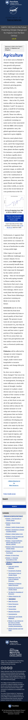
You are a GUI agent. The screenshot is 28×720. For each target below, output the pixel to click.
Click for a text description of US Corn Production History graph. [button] (14, 218)
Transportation (12, 609)
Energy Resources (13, 604)
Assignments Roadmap (14, 571)
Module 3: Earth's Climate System (15, 527)
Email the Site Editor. (17, 700)
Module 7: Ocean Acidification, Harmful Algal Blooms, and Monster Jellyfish (14, 542)
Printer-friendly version (10, 494)
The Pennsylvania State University (11, 710)
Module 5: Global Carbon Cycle (14, 534)
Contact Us (8, 700)
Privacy (23, 710)
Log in (14, 38)
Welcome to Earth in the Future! (13, 46)
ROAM (13, 679)
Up (14, 483)
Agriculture (12, 599)
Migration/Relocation (14, 611)
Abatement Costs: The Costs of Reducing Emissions (14, 579)
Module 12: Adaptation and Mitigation (14, 563)
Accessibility (17, 712)
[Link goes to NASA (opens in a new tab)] (13, 10)
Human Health (12, 606)
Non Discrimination (8, 712)
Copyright (17, 713)
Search (14, 506)
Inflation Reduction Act (14, 481)
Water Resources (14, 485)
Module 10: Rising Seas (12, 555)
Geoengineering (12, 614)
